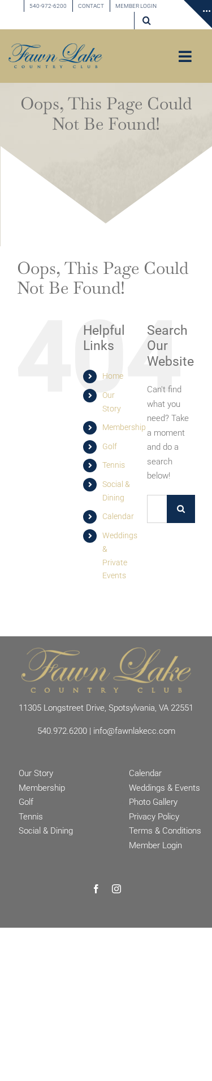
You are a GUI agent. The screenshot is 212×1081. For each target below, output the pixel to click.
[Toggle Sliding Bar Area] (198, 14)
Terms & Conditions (165, 831)
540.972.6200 (62, 731)
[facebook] (96, 888)
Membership (124, 427)
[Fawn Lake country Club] (55, 47)
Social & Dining (46, 831)
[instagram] (116, 888)
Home (112, 375)
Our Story (36, 773)
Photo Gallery (153, 802)
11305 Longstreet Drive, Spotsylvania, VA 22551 (106, 708)
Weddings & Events (164, 788)
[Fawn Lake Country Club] (106, 651)
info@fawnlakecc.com (134, 731)
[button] (147, 20)
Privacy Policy (154, 817)
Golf (109, 446)
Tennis (113, 464)
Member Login (155, 845)
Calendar (118, 516)
